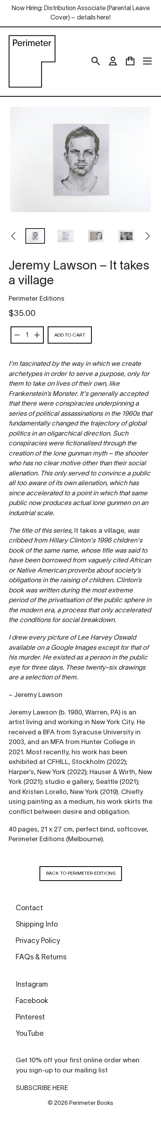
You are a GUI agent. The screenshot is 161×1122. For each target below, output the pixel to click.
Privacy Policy (38, 941)
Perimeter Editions (36, 299)
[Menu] (147, 61)
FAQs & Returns (41, 957)
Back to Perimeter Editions (80, 873)
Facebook (32, 1001)
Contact (29, 908)
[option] (35, 236)
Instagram (32, 985)
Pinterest (30, 1017)
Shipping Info (37, 925)
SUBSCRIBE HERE (42, 1088)
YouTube (30, 1034)
